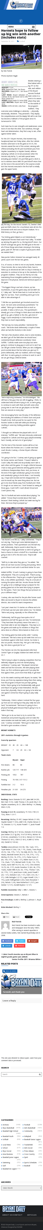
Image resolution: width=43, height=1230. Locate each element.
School (5, 1148)
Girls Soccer (28, 1148)
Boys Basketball (8, 1128)
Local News (7, 1145)
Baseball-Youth (8, 1136)
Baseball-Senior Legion (32, 1139)
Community (28, 1131)
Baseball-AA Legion (10, 1169)
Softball (5, 1139)
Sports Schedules (30, 1163)
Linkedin (8, 945)
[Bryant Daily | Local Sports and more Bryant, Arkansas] (21, 5)
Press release (29, 1151)
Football (22, 41)
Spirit (26, 1157)
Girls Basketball (29, 1128)
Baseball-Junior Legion (11, 1157)
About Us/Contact (12, 1215)
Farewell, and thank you (13, 992)
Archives (6, 1125)
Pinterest (21, 945)
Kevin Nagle (13, 76)
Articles (32, 1215)
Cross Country (29, 1154)
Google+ (34, 941)
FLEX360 (19, 1227)
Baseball (27, 1166)
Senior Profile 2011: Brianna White (26, 959)
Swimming (6, 1163)
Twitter (21, 941)
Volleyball (27, 1136)
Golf (4, 1166)
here (20, 232)
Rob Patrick (16, 922)
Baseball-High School (10, 1131)
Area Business (11, 971)
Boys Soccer (7, 1151)
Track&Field (28, 1145)
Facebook (8, 941)
